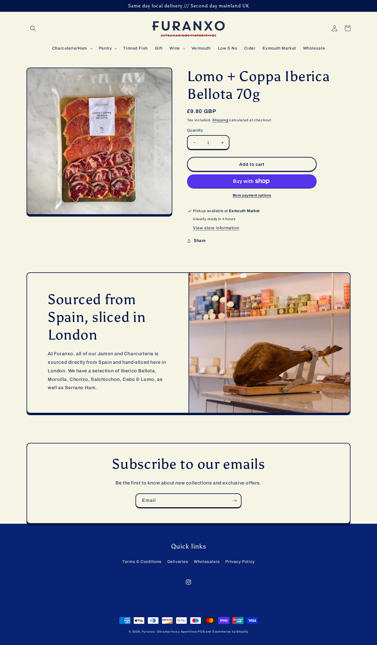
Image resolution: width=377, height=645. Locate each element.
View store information (216, 228)
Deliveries (177, 561)
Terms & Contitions (142, 561)
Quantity (195, 130)
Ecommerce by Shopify (230, 631)
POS (201, 631)
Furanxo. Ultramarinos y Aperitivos (169, 631)
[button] (33, 28)
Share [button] (200, 240)
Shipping (220, 120)
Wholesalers (207, 561)
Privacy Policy (239, 561)
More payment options (252, 195)
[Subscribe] (234, 500)
